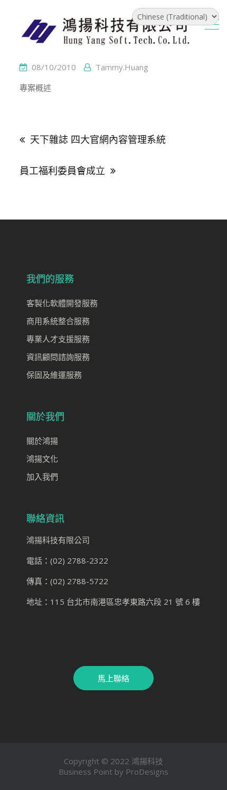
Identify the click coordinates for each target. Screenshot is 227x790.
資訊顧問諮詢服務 (58, 356)
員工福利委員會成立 (62, 170)
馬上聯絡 (113, 678)
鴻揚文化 (42, 458)
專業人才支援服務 (58, 339)
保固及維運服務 (54, 374)
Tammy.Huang (122, 67)
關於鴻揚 (42, 440)
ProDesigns (147, 771)
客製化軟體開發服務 (62, 303)
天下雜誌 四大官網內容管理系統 (98, 139)
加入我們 (42, 476)
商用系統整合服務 (58, 321)
